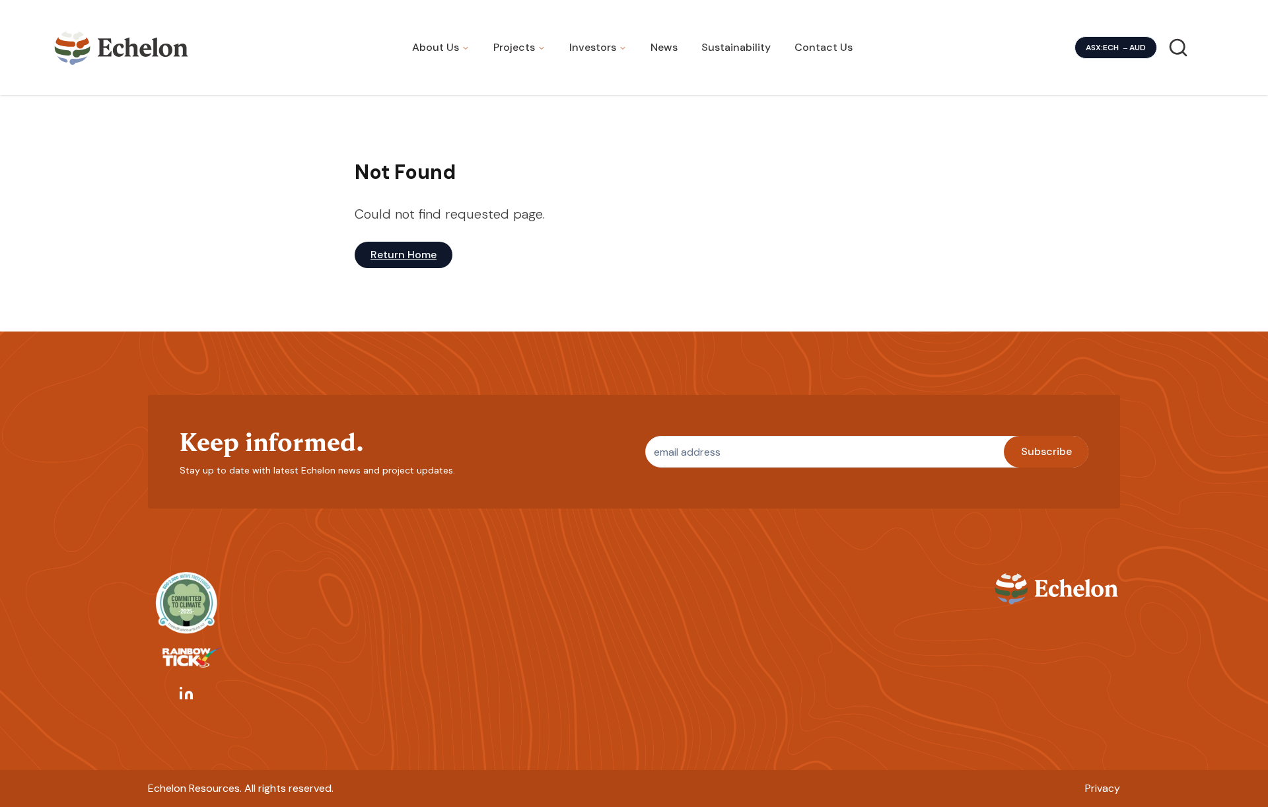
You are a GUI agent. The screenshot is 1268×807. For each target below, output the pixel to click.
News (664, 47)
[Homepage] (121, 47)
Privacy (1102, 788)
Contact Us (823, 47)
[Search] (1178, 47)
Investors (592, 47)
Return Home (403, 255)
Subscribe (1046, 451)
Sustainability (736, 47)
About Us (435, 47)
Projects (514, 47)
